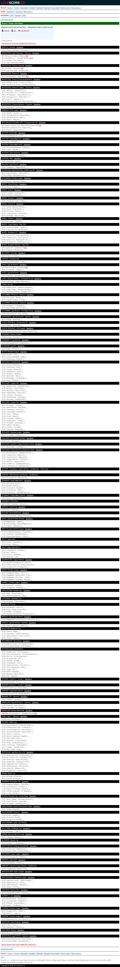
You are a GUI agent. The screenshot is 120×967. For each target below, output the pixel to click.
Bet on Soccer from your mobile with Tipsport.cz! (19, 43)
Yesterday (10, 11)
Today (3, 11)
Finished (18, 15)
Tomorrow (18, 11)
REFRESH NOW (7, 19)
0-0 (27, 56)
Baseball (47, 8)
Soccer (3, 8)
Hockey (10, 8)
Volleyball (39, 8)
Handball (32, 8)
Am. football (55, 8)
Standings (19, 47)
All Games (5, 15)
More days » (28, 11)
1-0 (40, 125)
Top (2, 957)
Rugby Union (65, 8)
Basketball (24, 8)
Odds (24, 15)
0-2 (35, 713)
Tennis (16, 8)
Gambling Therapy (22, 962)
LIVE (11, 15)
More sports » (76, 8)
